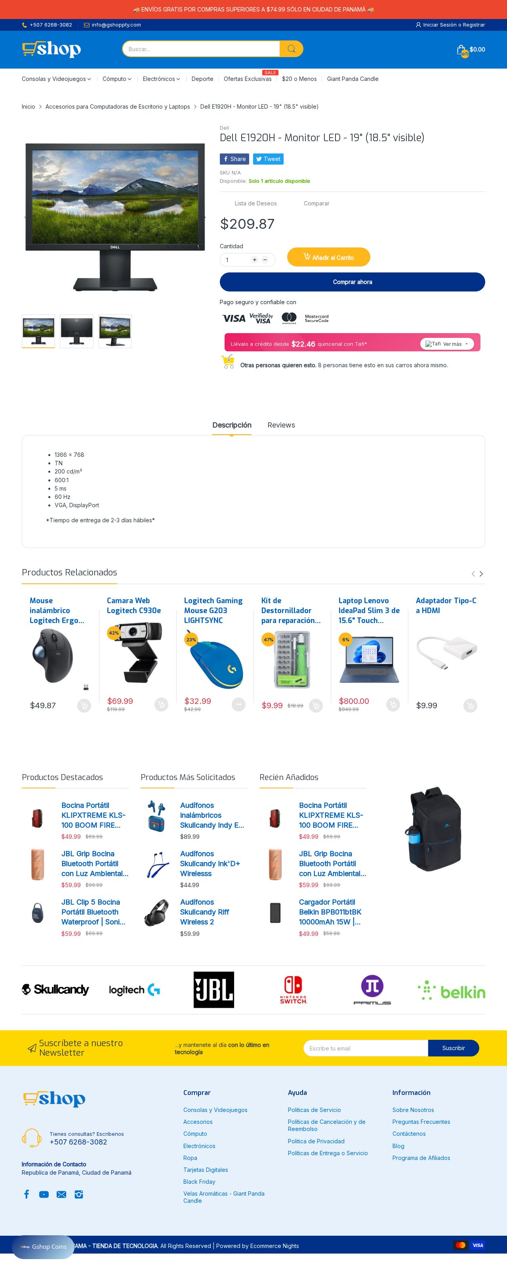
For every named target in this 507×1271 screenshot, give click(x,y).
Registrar (474, 24)
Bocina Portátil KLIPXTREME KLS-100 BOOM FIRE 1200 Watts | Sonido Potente (94, 815)
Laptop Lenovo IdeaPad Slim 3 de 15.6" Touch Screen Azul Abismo (369, 611)
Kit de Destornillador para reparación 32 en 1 (288, 611)
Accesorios (198, 1121)
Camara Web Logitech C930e (134, 605)
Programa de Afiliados (421, 1157)
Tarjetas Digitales (205, 1169)
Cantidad (231, 246)
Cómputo (195, 1133)
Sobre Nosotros (413, 1109)
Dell (224, 128)
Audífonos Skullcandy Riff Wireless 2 (204, 912)
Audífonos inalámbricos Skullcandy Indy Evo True (213, 815)
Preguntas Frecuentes (421, 1121)
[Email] (61, 1195)
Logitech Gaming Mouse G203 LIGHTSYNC (213, 610)
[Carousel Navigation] (477, 574)
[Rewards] (43, 1247)
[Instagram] (79, 1195)
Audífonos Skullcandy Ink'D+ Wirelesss (210, 863)
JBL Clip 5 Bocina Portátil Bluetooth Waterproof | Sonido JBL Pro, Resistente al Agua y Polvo (94, 912)
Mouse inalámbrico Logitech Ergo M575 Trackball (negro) (56, 611)
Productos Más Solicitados (188, 777)
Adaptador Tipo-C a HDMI (446, 605)
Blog (398, 1146)
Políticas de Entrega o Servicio (328, 1153)
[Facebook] (26, 1195)
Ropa (190, 1157)
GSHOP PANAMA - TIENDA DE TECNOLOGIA (100, 1245)
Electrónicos (199, 1146)
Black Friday (199, 1181)
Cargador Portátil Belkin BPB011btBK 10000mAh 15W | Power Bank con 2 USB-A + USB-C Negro (330, 912)
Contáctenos (409, 1133)
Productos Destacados (62, 777)
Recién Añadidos (288, 777)
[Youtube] (44, 1195)
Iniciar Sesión (440, 24)
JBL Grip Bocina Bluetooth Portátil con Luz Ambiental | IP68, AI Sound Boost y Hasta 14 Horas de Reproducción (94, 864)
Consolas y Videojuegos (215, 1109)
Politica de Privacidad (316, 1141)
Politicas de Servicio (314, 1109)
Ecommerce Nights (274, 1245)
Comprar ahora (352, 281)
